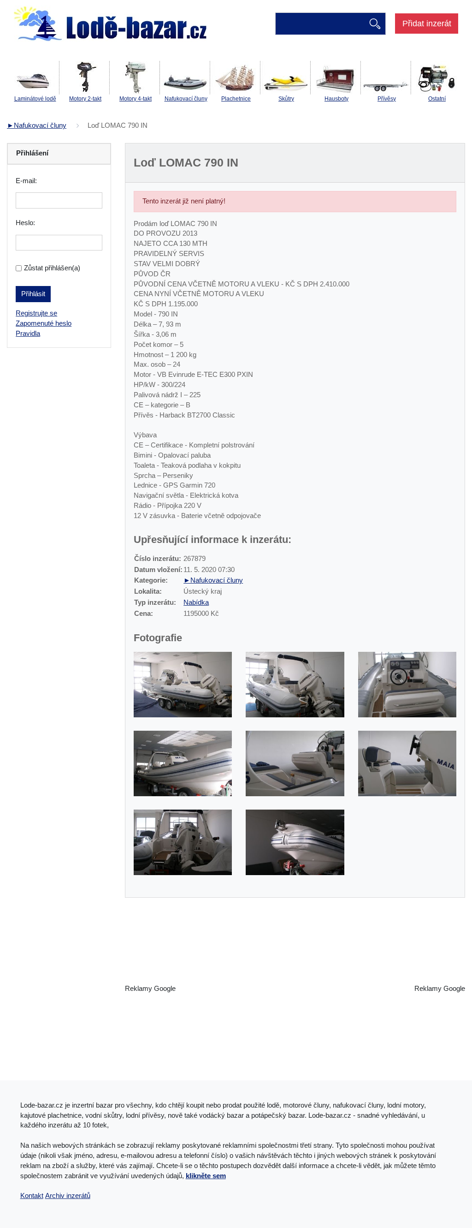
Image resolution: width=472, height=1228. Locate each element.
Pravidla (28, 333)
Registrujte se (36, 313)
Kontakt (31, 1195)
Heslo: (25, 223)
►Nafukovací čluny (36, 125)
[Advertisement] (295, 989)
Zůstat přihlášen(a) (52, 268)
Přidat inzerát (426, 23)
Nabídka (196, 602)
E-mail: (26, 181)
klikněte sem (206, 1176)
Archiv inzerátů (67, 1195)
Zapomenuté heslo (43, 323)
